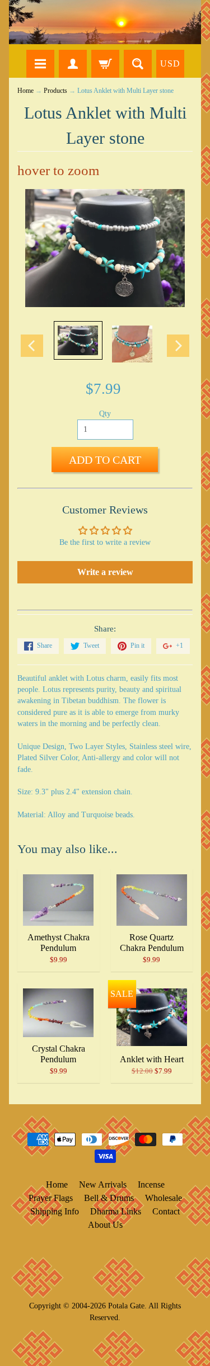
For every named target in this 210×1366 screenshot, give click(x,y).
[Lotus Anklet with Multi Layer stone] (78, 340)
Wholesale (163, 1198)
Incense (151, 1184)
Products (55, 91)
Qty (105, 413)
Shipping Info (54, 1211)
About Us (105, 1225)
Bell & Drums (109, 1198)
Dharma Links (115, 1211)
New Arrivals (103, 1184)
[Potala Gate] (105, 22)
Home (25, 91)
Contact (166, 1211)
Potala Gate (126, 1305)
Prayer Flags (51, 1198)
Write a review (105, 572)
